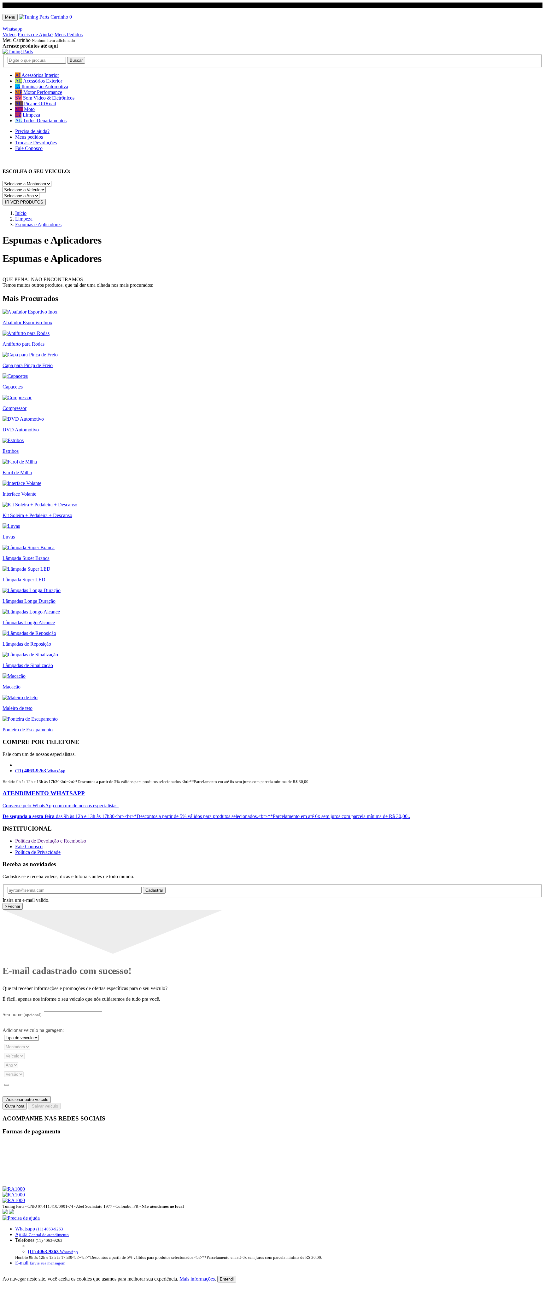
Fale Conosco (29, 148)
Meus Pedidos (69, 34)
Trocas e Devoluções (36, 142)
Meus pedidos (29, 137)
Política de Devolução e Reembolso (50, 841)
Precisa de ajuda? (32, 131)
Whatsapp (12, 29)
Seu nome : (23, 1014)
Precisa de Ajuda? (35, 34)
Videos (9, 34)
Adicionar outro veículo (26, 1099)
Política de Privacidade (38, 852)
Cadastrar (154, 890)
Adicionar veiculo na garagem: (33, 1030)
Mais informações (197, 1278)
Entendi (227, 1279)
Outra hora (14, 1106)
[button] (272, 1240)
